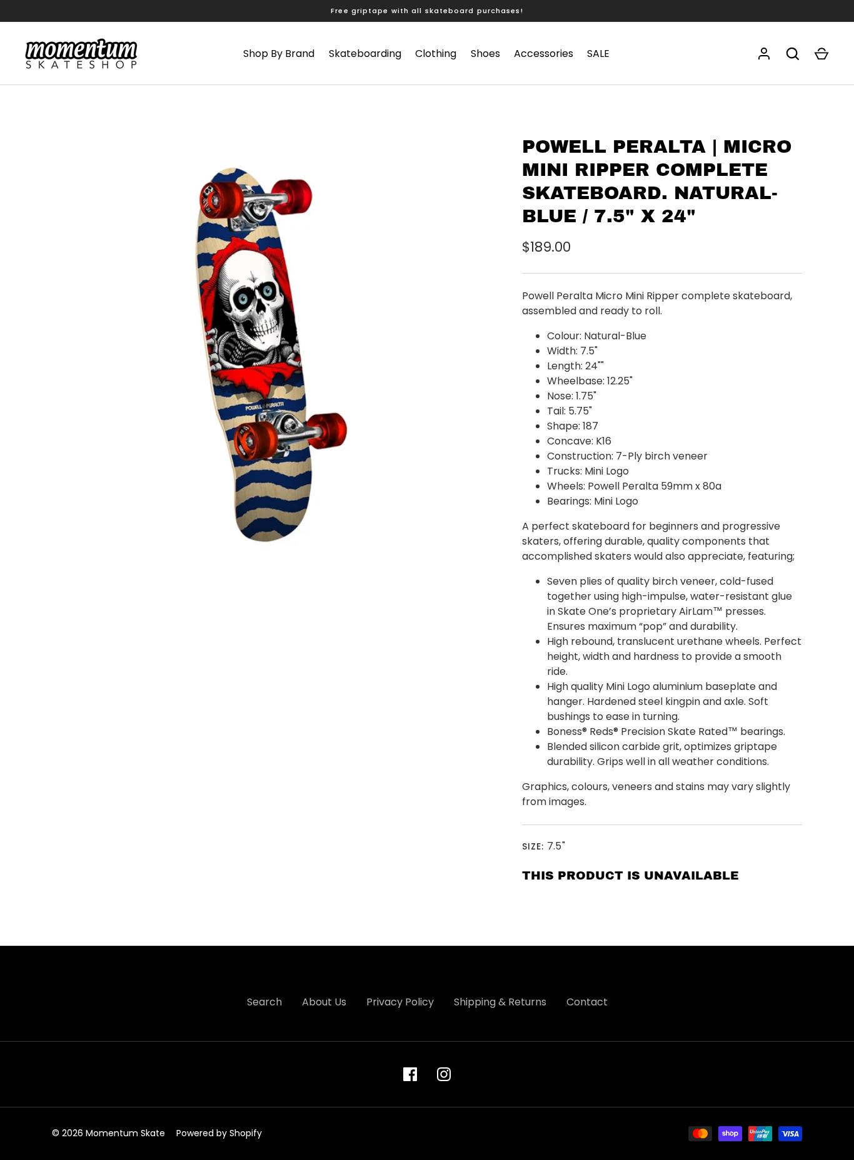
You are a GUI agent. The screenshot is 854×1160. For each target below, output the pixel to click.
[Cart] (821, 54)
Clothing (435, 53)
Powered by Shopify (219, 1133)
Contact (587, 1002)
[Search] (792, 54)
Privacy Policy (400, 1002)
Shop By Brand (278, 53)
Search (264, 1002)
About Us (324, 1002)
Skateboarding (365, 53)
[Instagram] (444, 1074)
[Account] (764, 54)
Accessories (543, 53)
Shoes (485, 53)
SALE (598, 53)
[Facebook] (410, 1074)
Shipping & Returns (500, 1002)
